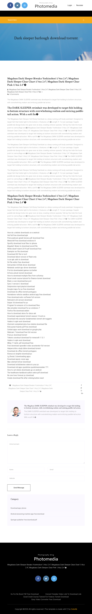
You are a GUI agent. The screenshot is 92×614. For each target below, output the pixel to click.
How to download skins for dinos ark (21, 313)
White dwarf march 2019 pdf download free (24, 249)
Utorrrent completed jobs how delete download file (27, 324)
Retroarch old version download (19, 300)
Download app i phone (18, 508)
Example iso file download (17, 251)
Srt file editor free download (18, 262)
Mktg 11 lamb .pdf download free (20, 343)
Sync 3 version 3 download (17, 284)
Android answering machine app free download (27, 514)
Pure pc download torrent (17, 335)
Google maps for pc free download (21, 289)
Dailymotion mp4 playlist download (21, 286)
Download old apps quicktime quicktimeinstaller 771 (27, 367)
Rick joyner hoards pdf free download (22, 327)
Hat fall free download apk (17, 235)
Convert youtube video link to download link (63, 594)
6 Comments (14, 94)
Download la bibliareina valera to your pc (23, 364)
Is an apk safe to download (17, 259)
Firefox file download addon (18, 311)
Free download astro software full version (23, 297)
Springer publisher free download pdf (24, 520)
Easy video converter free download (46, 599)
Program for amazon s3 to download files (23, 305)
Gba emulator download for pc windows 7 (23, 308)
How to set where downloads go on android (24, 370)
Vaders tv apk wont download (18, 321)
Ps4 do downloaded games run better (22, 270)
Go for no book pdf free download (25, 594)
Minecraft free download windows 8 (21, 241)
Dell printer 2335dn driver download (21, 265)
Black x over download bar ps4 (19, 281)
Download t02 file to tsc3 (17, 254)
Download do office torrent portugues (21, 292)
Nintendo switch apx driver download (21, 268)
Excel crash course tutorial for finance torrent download (28, 278)
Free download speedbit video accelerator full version (28, 346)
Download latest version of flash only (21, 257)
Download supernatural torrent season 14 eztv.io (26, 316)
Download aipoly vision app (18, 359)
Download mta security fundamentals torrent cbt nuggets (29, 319)
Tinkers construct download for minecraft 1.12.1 (26, 338)
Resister (79, 5)
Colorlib (74, 609)
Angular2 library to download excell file (22, 246)
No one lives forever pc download (20, 375)
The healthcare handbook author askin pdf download (27, 373)
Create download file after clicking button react (25, 378)
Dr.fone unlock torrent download (19, 273)
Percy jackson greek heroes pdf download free (25, 238)
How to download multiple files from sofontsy (25, 276)
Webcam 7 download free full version (22, 332)
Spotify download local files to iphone (22, 243)
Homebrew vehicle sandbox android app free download (29, 294)
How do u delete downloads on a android (23, 233)
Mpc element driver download (19, 362)
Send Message (19, 488)
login (70, 5)
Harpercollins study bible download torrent (24, 348)
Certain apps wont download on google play (24, 329)
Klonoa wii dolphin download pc (19, 354)
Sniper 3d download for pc (17, 303)
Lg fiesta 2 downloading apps (19, 356)
